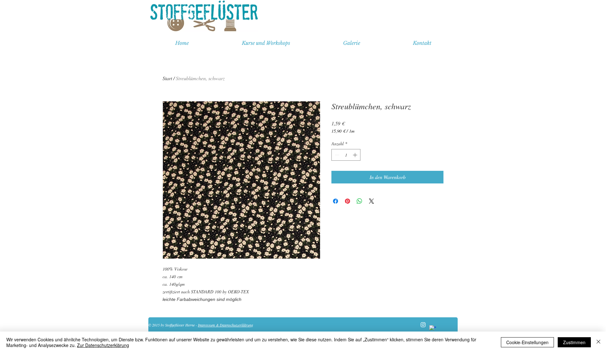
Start (167, 78)
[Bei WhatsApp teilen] (359, 201)
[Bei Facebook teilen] (335, 201)
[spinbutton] (346, 154)
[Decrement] (336, 154)
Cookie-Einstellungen (527, 342)
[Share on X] (371, 201)
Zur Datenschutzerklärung (103, 345)
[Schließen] (598, 342)
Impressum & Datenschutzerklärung (225, 324)
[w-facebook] (432, 328)
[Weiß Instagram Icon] (423, 324)
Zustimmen (574, 342)
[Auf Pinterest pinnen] (347, 201)
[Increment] (355, 154)
